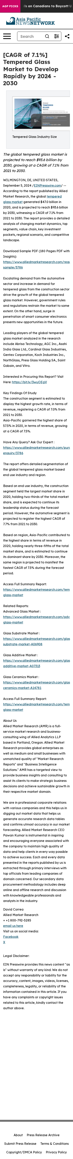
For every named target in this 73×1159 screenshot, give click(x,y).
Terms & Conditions (54, 1144)
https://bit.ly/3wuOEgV (29, 382)
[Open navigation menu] (7, 36)
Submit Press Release (20, 1144)
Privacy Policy (56, 1152)
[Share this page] (67, 36)
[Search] (47, 36)
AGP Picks (10, 6)
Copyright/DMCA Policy (24, 1152)
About (18, 1135)
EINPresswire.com (47, 185)
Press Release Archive (43, 1135)
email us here (13, 926)
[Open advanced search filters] (56, 36)
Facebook (10, 937)
